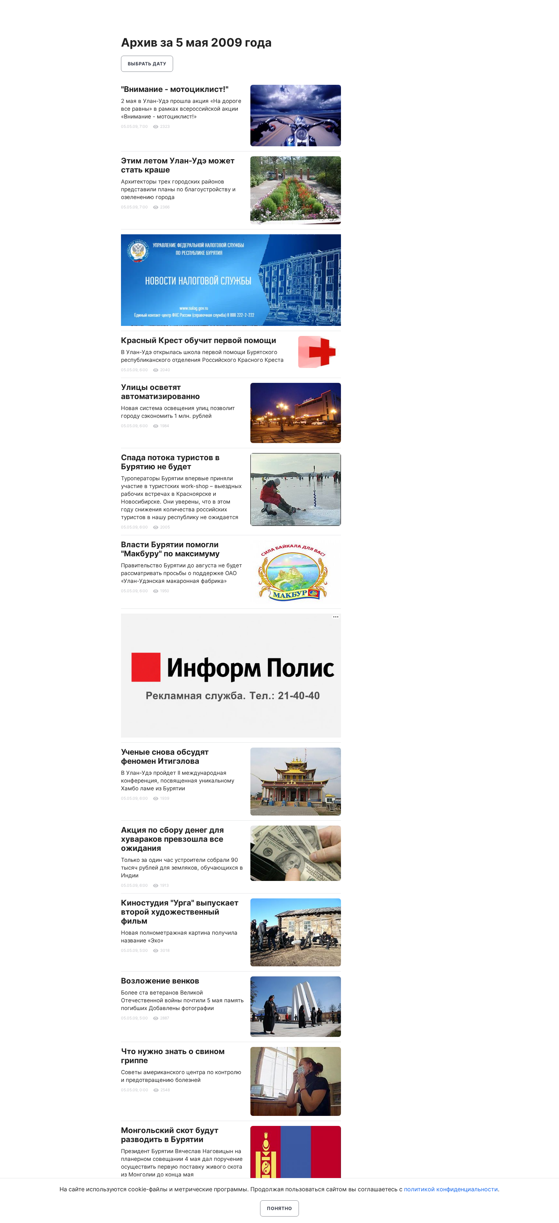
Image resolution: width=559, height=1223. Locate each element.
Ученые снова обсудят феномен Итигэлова (165, 756)
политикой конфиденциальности (451, 1189)
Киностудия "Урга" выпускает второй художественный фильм (179, 912)
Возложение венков (160, 980)
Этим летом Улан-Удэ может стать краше (178, 165)
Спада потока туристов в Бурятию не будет (170, 462)
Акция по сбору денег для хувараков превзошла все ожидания (172, 839)
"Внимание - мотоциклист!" (174, 89)
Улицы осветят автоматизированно (160, 392)
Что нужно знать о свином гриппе (173, 1056)
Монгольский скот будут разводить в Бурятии (169, 1135)
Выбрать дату (147, 63)
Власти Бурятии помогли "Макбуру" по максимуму (170, 549)
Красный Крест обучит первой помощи (198, 340)
